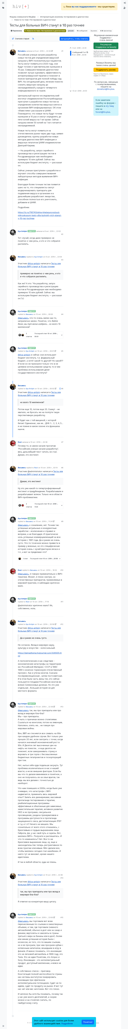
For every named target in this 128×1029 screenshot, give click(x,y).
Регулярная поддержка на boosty (106, 45)
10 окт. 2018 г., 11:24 (44, 521)
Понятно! (87, 1022)
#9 (62, 521)
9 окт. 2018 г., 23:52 (53, 231)
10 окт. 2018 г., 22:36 (44, 707)
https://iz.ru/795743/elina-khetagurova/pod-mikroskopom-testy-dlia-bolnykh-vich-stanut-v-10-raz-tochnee (40, 215)
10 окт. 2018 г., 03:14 (49, 468)
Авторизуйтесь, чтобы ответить (74, 39)
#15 (61, 917)
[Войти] (124, 3)
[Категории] (3, 3)
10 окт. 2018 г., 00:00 (44, 314)
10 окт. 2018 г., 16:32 (48, 570)
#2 (62, 234)
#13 (61, 707)
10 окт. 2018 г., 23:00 (44, 917)
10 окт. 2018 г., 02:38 (38, 442)
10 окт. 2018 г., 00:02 (45, 389)
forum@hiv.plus (103, 112)
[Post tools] (61, 223)
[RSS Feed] (33, 39)
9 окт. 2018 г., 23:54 (54, 257)
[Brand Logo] (21, 7)
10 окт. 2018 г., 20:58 (45, 624)
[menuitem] (124, 3)
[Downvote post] (56, 223)
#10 (61, 570)
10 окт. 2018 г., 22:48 (54, 875)
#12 (61, 624)
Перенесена (17, 31)
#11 (62, 602)
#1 (62, 51)
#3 (62, 260)
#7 (62, 442)
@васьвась (23, 318)
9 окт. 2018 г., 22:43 (43, 51)
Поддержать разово (106, 69)
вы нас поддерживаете (84, 6)
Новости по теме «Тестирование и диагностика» (46, 31)
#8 (62, 468)
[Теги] (3, 8)
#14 (61, 878)
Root (20, 442)
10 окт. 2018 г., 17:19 (40, 602)
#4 (62, 314)
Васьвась (22, 51)
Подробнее (67, 1023)
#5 (62, 351)
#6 (62, 389)
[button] (3, 1026)
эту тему (110, 106)
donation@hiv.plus (105, 89)
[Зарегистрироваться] (124, 8)
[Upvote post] (48, 223)
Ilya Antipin (22, 231)
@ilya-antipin (34, 263)
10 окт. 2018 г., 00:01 (45, 351)
